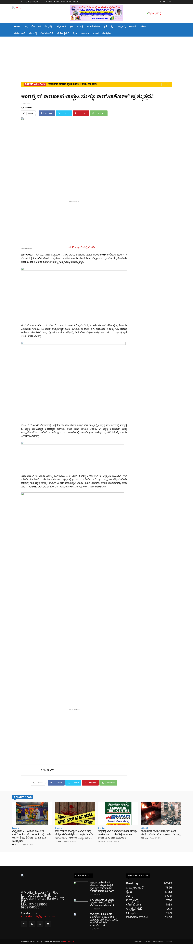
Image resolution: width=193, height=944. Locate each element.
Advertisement (158, 941)
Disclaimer (138, 941)
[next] (167, 84)
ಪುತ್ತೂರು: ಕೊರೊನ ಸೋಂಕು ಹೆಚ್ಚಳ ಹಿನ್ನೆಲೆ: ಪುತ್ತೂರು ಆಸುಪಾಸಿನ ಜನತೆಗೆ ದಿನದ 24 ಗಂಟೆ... (102, 887)
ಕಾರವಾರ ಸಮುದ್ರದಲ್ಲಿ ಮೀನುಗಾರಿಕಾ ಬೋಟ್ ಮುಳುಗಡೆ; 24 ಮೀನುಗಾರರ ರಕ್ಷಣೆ (93, 84)
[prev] (163, 84)
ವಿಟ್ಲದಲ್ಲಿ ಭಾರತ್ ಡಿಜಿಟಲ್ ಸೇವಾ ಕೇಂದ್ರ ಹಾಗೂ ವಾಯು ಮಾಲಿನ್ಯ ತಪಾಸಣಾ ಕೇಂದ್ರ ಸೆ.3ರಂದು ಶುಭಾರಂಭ (117, 834)
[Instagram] (164, 2)
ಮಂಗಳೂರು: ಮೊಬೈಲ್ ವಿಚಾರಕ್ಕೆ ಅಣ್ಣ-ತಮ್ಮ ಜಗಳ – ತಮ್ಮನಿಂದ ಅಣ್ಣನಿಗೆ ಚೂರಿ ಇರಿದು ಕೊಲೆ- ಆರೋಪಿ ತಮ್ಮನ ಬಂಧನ (74, 834)
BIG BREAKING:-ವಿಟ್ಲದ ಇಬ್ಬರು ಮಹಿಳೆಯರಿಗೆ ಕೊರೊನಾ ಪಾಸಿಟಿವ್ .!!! (102, 903)
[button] (177, 13)
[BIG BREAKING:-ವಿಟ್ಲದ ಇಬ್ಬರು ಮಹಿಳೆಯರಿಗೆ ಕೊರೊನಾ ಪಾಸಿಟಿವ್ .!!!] (81, 904)
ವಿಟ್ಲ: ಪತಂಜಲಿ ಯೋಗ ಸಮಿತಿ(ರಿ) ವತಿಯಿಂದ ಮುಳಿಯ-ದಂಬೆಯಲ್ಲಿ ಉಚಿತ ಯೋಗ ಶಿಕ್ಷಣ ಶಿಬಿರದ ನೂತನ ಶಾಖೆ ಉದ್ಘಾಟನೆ (31, 836)
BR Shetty (15, 844)
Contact (169, 941)
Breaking (15, 828)
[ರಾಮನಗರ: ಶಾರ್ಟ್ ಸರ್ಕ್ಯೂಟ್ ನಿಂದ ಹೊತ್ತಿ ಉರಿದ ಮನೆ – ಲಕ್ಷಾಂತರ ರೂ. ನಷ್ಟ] (161, 813)
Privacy (147, 941)
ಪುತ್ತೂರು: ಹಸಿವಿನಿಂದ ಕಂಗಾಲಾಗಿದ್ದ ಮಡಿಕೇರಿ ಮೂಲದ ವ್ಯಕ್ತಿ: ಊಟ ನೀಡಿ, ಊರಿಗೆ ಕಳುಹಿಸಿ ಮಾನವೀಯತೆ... (104, 920)
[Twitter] (167, 2)
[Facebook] (160, 2)
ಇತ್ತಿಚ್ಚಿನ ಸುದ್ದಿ (144, 828)
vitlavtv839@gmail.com (38, 916)
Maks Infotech (68, 941)
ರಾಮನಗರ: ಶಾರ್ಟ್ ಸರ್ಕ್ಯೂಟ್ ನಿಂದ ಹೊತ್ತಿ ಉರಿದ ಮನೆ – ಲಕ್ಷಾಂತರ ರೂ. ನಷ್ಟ (160, 833)
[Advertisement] (96, 58)
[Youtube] (170, 2)
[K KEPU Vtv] (31, 770)
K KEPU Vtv (27, 107)
